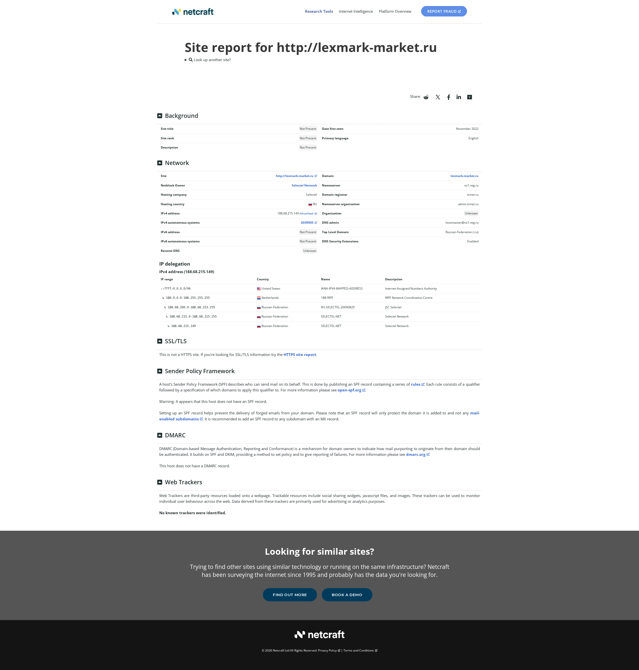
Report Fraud (442, 11)
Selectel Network (304, 185)
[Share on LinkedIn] (459, 96)
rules (415, 384)
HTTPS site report (300, 354)
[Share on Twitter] (438, 96)
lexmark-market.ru (465, 176)
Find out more (290, 594)
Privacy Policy (327, 650)
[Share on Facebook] (448, 96)
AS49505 (307, 222)
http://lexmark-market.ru (295, 176)
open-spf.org (349, 389)
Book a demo (347, 594)
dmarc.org (415, 454)
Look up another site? (212, 59)
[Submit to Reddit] (426, 96)
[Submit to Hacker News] (469, 96)
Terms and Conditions (358, 650)
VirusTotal (306, 213)
